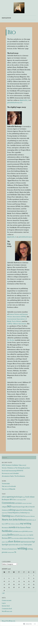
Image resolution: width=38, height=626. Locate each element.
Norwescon (5, 527)
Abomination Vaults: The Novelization (13, 476)
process (25, 531)
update (30, 544)
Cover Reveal (28, 503)
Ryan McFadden (15, 538)
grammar (28, 516)
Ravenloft (16, 535)
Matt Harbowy (11, 524)
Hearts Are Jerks (10, 519)
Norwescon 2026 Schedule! (10, 473)
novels (12, 527)
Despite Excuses (16, 507)
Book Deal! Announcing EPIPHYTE (12, 471)
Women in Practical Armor (9, 549)
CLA (24, 499)
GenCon (23, 516)
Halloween (32, 516)
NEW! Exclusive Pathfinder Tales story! (14, 465)
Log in (4, 603)
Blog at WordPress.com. (8, 621)
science (21, 538)
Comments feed (7, 608)
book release (29, 497)
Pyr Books (10, 340)
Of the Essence (21, 527)
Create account (6, 600)
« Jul (3, 593)
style (19, 544)
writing (22, 548)
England (17, 510)
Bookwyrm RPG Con (9, 499)
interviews (29, 520)
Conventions (8, 502)
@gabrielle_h (24, 100)
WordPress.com (7, 611)
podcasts (15, 531)
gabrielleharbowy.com (14, 102)
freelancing (23, 512)
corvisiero (18, 503)
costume (24, 503)
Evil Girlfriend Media (26, 510)
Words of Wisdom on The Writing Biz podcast (16, 468)
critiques (4, 507)
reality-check (26, 535)
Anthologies (18, 497)
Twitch (25, 544)
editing (12, 509)
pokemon (20, 531)
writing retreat (11, 552)
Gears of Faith (15, 516)
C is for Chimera (19, 499)
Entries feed (6, 606)
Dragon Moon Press (27, 507)
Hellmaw (22, 519)
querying (4, 535)
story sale (15, 544)
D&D (9, 506)
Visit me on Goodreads (9, 486)
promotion (30, 531)
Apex (24, 497)
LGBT (6, 524)
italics (33, 520)
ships (7, 542)
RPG (10, 538)
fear (19, 512)
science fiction (27, 538)
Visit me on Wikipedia (8, 489)
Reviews (5, 538)
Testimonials (6, 483)
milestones (17, 524)
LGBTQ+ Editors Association (16, 324)
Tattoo (21, 544)
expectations (4, 512)
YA (15, 552)
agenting (10, 496)
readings (21, 535)
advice (4, 497)
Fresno (28, 512)
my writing (25, 523)
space (10, 544)
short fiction (14, 541)
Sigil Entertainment (26, 542)
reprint (31, 535)
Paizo (28, 527)
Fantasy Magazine (13, 512)
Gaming (6, 515)
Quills (10, 534)
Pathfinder (7, 530)
